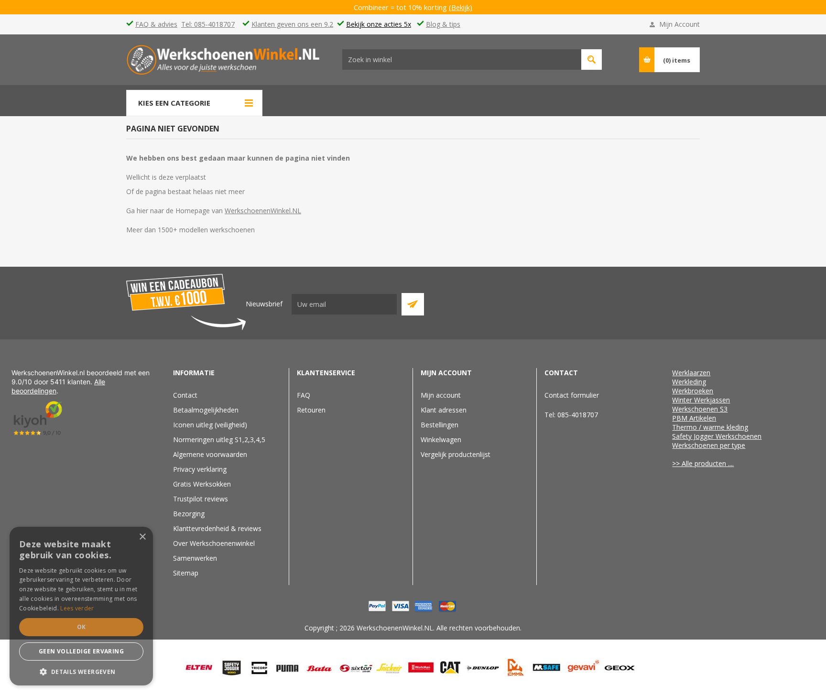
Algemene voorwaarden (210, 454)
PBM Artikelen (694, 418)
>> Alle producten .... (703, 463)
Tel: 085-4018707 (208, 24)
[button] (81, 671)
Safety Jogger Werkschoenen (716, 436)
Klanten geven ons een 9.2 (292, 24)
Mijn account (441, 395)
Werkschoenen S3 (700, 408)
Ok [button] (81, 627)
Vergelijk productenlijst (455, 454)
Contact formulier (571, 395)
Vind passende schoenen (591, 59)
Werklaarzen (691, 372)
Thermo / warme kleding (710, 427)
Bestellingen (439, 424)
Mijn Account (679, 24)
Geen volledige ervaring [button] (81, 651)
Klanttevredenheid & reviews (217, 528)
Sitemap (185, 572)
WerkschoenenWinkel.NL (263, 210)
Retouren (311, 409)
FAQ (303, 395)
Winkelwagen (441, 439)
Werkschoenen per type (708, 445)
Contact (185, 395)
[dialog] (81, 606)
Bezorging (189, 513)
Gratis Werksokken (202, 484)
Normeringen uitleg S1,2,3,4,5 (219, 439)
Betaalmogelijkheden (206, 409)
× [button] (142, 537)
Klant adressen (444, 409)
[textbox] (461, 59)
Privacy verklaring (200, 469)
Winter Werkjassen (701, 399)
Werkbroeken (692, 390)
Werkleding (689, 381)
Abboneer (413, 304)
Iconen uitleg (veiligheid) (210, 424)
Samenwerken (195, 558)
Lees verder (77, 608)
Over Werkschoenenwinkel (214, 543)
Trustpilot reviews (200, 498)
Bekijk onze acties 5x (378, 24)
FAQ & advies (156, 24)
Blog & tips (443, 24)
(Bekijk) (460, 7)
